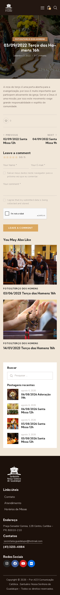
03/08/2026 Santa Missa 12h (33, 440)
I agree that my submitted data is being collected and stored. (27, 201)
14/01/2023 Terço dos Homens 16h (29, 348)
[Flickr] (31, 563)
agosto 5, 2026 (28, 420)
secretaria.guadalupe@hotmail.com (22, 541)
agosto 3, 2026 (28, 434)
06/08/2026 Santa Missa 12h (33, 410)
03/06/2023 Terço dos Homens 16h (29, 293)
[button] (42, 8)
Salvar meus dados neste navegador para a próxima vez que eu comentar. (29, 174)
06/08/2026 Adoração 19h (36, 396)
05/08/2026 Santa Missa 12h (33, 425)
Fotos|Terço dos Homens (30, 39)
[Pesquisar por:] (30, 375)
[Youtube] (23, 563)
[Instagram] (7, 563)
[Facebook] (15, 563)
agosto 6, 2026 (28, 390)
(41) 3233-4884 (14, 547)
